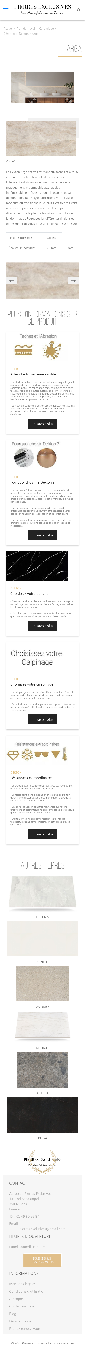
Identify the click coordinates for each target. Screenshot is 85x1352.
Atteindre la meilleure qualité (33, 374)
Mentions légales (22, 1283)
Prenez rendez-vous (24, 1328)
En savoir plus (42, 423)
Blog (12, 1313)
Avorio (42, 1006)
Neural (42, 1048)
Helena (42, 916)
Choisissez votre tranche (29, 593)
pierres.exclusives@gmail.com (42, 1228)
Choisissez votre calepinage (31, 684)
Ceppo (42, 1093)
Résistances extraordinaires (31, 777)
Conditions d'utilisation (27, 1291)
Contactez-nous (21, 1306)
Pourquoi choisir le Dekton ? (32, 482)
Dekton (16, 369)
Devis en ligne (20, 1321)
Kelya (42, 1138)
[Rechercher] (78, 10)
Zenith (42, 961)
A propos (16, 1298)
